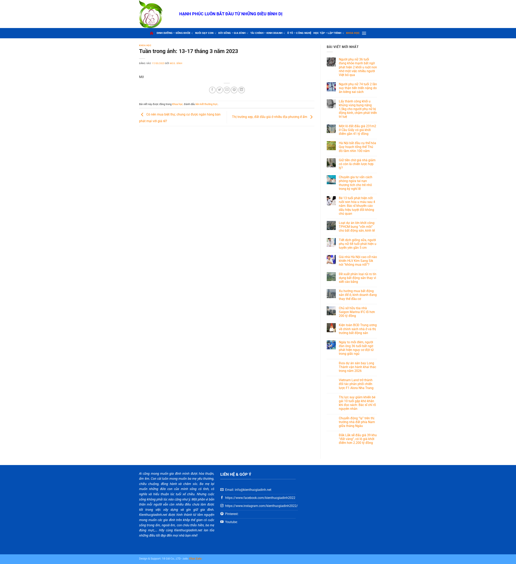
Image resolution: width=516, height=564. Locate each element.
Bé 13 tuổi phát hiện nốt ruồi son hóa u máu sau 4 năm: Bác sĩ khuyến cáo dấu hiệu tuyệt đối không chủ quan (357, 205)
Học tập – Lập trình (327, 32)
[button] (364, 33)
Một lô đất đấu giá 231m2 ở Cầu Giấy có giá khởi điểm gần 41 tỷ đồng (357, 130)
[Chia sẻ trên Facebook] (212, 90)
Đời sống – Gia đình (232, 32)
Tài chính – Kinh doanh (266, 32)
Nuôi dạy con (204, 32)
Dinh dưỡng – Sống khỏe (173, 32)
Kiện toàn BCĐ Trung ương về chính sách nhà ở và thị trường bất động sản (358, 329)
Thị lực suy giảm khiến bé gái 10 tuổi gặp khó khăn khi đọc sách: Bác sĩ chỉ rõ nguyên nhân (357, 403)
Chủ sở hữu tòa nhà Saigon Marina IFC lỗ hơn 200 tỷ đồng (357, 312)
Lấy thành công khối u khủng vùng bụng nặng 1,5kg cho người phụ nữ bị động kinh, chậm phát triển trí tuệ (358, 109)
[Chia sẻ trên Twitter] (219, 90)
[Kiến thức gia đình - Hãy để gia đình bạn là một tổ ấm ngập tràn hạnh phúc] (156, 14)
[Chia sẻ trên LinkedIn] (241, 90)
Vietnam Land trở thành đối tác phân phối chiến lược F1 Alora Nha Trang (356, 384)
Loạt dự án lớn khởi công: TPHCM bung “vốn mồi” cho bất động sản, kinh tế (357, 226)
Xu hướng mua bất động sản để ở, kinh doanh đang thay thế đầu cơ (358, 295)
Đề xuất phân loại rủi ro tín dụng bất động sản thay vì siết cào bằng (357, 278)
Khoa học (353, 32)
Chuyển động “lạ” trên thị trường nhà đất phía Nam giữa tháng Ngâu (357, 422)
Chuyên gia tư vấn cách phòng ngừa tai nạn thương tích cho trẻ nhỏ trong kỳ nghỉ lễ (355, 183)
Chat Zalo (195, 558)
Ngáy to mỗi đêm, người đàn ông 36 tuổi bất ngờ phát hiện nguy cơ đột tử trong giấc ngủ (356, 348)
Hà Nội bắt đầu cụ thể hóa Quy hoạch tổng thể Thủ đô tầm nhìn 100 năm (357, 147)
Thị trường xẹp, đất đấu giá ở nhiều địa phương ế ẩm (270, 117)
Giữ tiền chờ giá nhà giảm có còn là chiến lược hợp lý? (357, 164)
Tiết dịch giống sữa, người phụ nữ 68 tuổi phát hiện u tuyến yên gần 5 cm (357, 244)
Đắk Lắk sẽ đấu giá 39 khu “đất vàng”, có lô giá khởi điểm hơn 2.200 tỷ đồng (358, 439)
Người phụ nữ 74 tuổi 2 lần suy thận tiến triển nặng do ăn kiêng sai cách (358, 88)
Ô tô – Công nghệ (299, 32)
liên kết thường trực (207, 104)
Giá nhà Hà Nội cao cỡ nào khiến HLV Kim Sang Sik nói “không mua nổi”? (358, 260)
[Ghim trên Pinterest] (234, 90)
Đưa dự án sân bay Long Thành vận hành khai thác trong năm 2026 (357, 367)
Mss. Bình (176, 63)
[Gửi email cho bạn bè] (227, 90)
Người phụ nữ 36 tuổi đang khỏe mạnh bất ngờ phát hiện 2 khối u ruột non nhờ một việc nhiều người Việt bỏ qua (358, 67)
